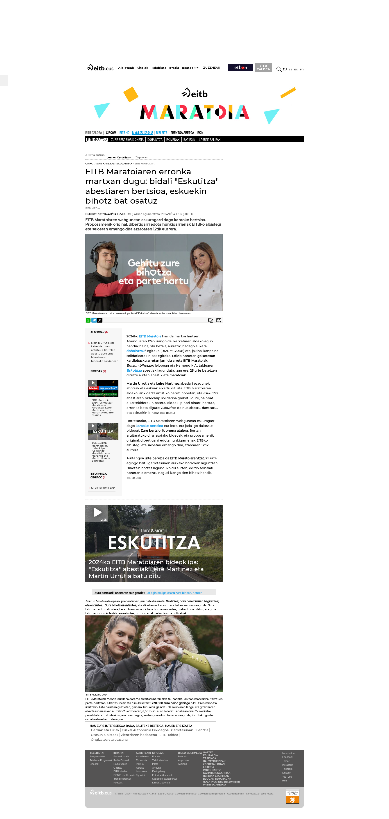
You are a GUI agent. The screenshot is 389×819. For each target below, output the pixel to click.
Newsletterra (289, 753)
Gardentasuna (235, 793)
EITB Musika (120, 771)
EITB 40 (124, 133)
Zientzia (201, 730)
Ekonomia (141, 760)
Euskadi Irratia (121, 756)
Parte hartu (212, 770)
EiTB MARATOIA (143, 133)
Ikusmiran (141, 771)
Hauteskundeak (214, 761)
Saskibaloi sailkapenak (164, 778)
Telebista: (97, 753)
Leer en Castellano (119, 157)
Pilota (155, 764)
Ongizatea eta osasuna (109, 740)
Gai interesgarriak (217, 773)
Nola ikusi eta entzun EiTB (221, 781)
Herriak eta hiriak (216, 775)
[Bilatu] (279, 69)
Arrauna (156, 767)
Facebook (287, 757)
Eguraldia (141, 775)
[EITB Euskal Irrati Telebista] (100, 63)
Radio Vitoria (120, 764)
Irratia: (118, 753)
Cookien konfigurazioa (211, 793)
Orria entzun (96, 155)
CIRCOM (111, 133)
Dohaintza (155, 140)
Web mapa (267, 793)
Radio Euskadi (121, 760)
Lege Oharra (165, 793)
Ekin (200, 133)
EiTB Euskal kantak (124, 775)
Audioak (182, 764)
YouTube (287, 776)
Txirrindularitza (160, 760)
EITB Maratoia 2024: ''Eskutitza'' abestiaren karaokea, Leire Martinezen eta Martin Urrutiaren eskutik (103, 408)
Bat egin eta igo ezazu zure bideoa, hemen (173, 593)
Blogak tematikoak (217, 778)
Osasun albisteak (104, 735)
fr (302, 69)
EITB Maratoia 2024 (103, 487)
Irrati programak (122, 778)
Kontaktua (252, 793)
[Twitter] (99, 320)
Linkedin (286, 772)
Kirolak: (158, 753)
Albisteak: (143, 753)
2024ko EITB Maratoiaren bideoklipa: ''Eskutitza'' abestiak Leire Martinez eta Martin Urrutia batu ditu (101, 452)
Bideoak (94, 764)
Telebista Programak (101, 760)
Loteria (208, 767)
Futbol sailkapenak (162, 775)
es (290, 69)
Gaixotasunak (182, 730)
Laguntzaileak (210, 140)
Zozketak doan (214, 764)
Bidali (218, 320)
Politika (140, 764)
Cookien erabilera (185, 793)
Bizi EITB (161, 133)
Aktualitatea (142, 756)
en (296, 69)
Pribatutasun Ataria (144, 793)
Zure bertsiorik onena (127, 140)
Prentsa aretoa (182, 133)
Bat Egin (189, 140)
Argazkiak (183, 760)
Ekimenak (173, 140)
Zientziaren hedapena (139, 735)
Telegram (287, 768)
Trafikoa (209, 758)
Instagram (287, 764)
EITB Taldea (168, 735)
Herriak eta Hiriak (105, 730)
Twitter (285, 761)
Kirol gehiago (159, 771)
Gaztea (117, 767)
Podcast (117, 782)
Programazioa (97, 756)
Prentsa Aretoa (214, 784)
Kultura (140, 767)
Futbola (156, 756)
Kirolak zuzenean (161, 782)
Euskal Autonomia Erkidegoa (145, 730)
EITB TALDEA (263, 67)
